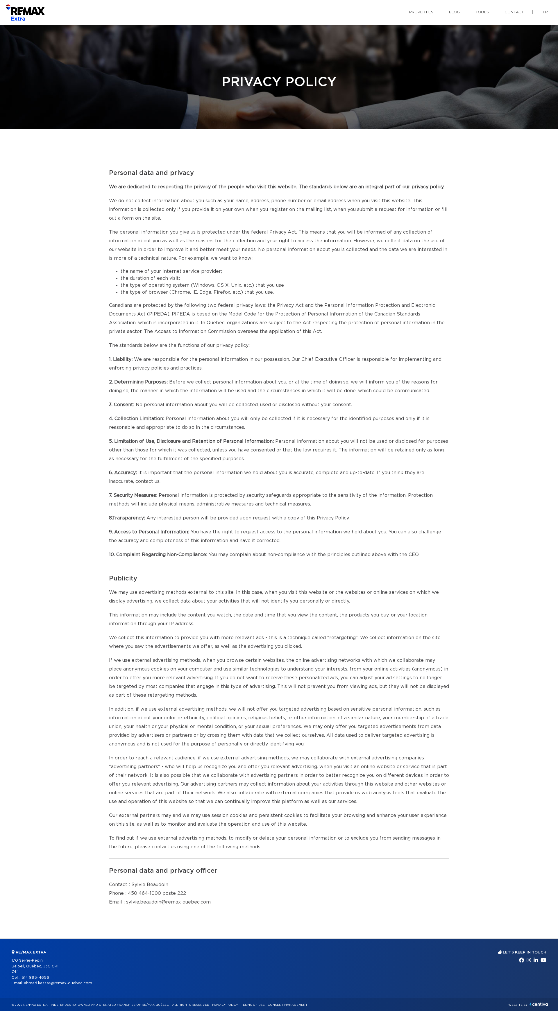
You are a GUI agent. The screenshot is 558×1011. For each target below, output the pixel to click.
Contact (514, 12)
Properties (421, 12)
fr (545, 12)
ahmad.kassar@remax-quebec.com (58, 983)
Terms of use (253, 1004)
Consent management (287, 1004)
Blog (454, 12)
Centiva (539, 1004)
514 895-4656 (35, 978)
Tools (482, 12)
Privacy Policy (225, 1004)
